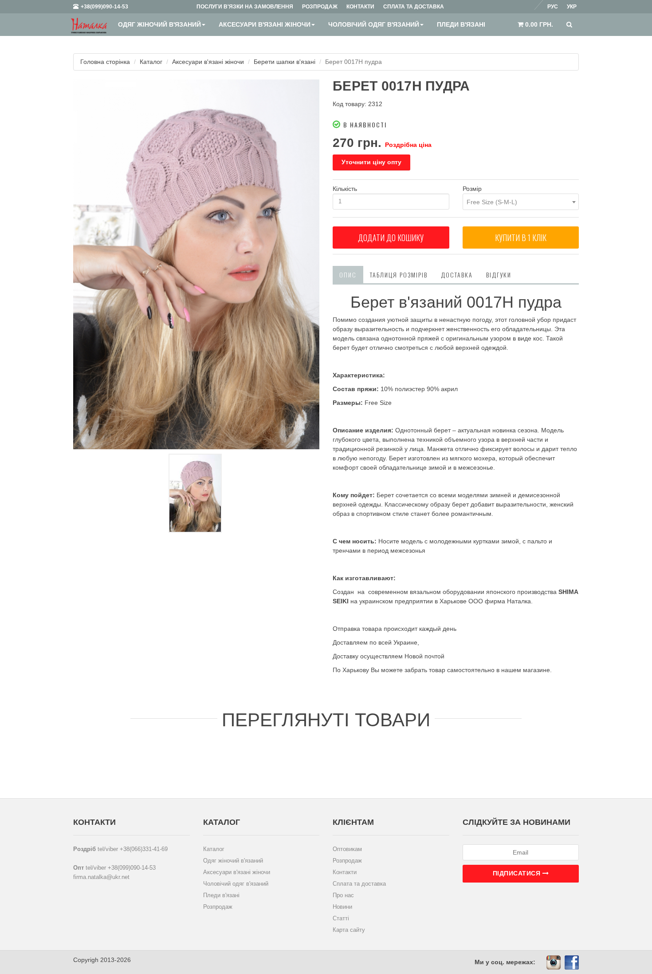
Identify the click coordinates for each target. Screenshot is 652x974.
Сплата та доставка (359, 883)
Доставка (457, 274)
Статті (341, 918)
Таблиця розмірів (399, 274)
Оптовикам (347, 849)
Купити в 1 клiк (520, 237)
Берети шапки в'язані (284, 61)
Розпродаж (217, 906)
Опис (348, 274)
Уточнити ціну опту (371, 162)
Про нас (343, 895)
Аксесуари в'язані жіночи (264, 24)
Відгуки (498, 274)
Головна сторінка (105, 61)
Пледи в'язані (461, 24)
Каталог (151, 61)
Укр (572, 7)
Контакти (345, 872)
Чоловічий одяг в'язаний (373, 24)
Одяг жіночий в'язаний (159, 24)
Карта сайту (349, 929)
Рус (552, 7)
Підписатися (517, 873)
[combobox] (521, 202)
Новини (342, 906)
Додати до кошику (391, 237)
